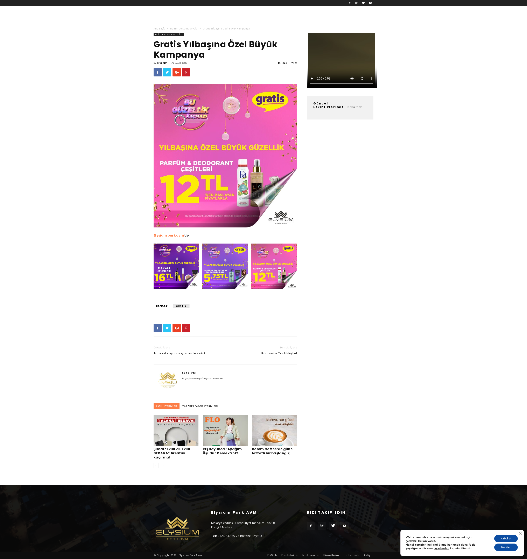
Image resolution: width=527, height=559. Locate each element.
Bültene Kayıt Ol (251, 536)
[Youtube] (370, 3)
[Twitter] (363, 3)
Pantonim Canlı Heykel (279, 353)
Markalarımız (310, 555)
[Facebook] (350, 3)
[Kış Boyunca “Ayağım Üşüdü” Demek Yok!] (225, 430)
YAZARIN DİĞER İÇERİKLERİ (200, 406)
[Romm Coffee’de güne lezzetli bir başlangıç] (274, 430)
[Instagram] (356, 3)
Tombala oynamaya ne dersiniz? (179, 353)
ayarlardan (441, 548)
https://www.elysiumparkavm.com (202, 378)
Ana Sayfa (160, 28)
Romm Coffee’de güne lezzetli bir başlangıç (272, 451)
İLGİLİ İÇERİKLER (166, 406)
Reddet (506, 547)
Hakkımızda (352, 555)
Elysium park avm (169, 235)
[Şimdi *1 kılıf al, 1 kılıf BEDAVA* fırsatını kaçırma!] (176, 430)
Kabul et (505, 538)
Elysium (162, 62)
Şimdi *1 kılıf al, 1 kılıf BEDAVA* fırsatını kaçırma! (172, 453)
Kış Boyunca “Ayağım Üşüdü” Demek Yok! (222, 451)
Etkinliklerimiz (289, 555)
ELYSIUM (272, 555)
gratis (181, 306)
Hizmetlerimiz (332, 555)
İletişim (368, 555)
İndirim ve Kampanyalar (184, 28)
